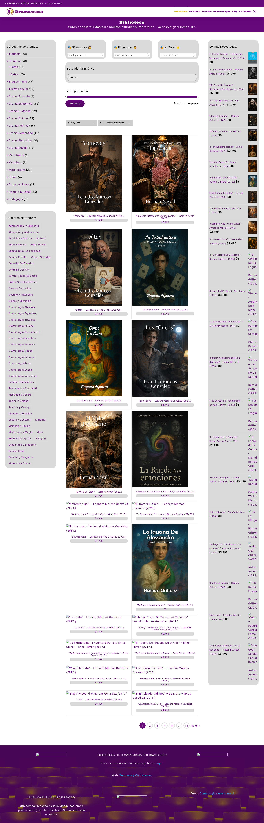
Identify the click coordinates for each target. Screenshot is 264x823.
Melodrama (16, 155)
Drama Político (19, 125)
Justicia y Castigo (20, 407)
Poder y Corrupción (20, 438)
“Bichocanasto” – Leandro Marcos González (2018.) (98, 537)
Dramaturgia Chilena (21, 326)
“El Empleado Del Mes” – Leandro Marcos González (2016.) (165, 705)
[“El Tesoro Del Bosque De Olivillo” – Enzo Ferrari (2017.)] (165, 642)
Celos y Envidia (18, 257)
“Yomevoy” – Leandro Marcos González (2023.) (99, 216)
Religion (41, 438)
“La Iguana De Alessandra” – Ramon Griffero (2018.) (165, 605)
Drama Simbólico (20, 140)
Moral (40, 432)
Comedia (15, 61)
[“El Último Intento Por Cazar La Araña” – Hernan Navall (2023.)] (160, 137)
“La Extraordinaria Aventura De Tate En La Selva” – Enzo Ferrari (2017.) (98, 654)
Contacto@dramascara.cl (217, 793)
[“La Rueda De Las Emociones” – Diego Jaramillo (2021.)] (160, 413)
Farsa (14, 66)
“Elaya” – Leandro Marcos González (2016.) (99, 699)
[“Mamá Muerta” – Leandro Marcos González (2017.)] (99, 668)
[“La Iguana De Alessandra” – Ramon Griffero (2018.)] (160, 526)
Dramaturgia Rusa (20, 363)
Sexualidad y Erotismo (22, 444)
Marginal (40, 419)
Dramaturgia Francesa (22, 344)
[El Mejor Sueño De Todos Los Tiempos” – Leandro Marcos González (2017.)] (165, 617)
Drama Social (18, 147)
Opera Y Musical (20, 191)
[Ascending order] (101, 123)
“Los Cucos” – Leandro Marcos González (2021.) (165, 401)
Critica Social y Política (23, 282)
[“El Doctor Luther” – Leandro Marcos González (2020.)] (165, 504)
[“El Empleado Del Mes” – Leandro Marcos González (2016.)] (165, 693)
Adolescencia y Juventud (24, 226)
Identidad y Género (20, 394)
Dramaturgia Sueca (20, 369)
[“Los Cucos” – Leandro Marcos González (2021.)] (160, 322)
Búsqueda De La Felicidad (24, 250)
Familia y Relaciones (21, 382)
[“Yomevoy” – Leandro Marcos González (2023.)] (94, 137)
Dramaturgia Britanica (22, 319)
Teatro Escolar (18, 89)
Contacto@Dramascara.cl (50, 3)
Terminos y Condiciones (135, 775)
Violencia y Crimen (20, 463)
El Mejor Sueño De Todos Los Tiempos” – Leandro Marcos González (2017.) (165, 628)
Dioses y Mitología (20, 301)
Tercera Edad (16, 451)
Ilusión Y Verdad (19, 401)
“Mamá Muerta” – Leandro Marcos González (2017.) (99, 678)
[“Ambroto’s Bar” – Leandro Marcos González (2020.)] (99, 504)
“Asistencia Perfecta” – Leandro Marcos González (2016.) (165, 679)
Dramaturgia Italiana (21, 357)
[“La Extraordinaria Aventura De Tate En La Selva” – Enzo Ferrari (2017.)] (99, 642)
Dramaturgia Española (22, 338)
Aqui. (159, 763)
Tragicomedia (18, 81)
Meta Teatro (17, 169)
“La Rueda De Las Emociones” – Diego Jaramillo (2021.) (165, 491)
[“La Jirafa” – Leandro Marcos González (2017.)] (99, 617)
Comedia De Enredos (21, 263)
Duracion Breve (19, 184)
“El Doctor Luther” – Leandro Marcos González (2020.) (165, 514)
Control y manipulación (23, 275)
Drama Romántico (21, 133)
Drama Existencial (21, 103)
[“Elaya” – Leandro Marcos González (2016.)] (96, 693)
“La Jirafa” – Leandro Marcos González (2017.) (99, 627)
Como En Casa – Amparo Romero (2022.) (99, 400)
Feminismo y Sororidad (23, 388)
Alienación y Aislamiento (24, 232)
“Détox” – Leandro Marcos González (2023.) (98, 310)
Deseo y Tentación (20, 288)
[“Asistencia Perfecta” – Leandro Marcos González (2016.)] (165, 668)
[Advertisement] (233, 711)
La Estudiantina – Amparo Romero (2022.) (165, 309)
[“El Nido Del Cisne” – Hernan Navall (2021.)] (94, 413)
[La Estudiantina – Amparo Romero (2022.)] (160, 231)
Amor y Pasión (17, 244)
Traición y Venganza (21, 457)
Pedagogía (16, 199)
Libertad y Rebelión (20, 413)
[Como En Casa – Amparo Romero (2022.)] (94, 322)
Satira (15, 74)
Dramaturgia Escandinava (24, 332)
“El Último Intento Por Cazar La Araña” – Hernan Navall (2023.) (165, 217)
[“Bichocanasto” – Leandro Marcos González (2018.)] (99, 526)
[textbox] (86, 55)
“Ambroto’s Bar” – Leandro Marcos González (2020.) (99, 514)
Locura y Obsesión (20, 419)
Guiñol (13, 177)
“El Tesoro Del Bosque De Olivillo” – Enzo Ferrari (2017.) (165, 653)
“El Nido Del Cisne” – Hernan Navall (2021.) (99, 492)
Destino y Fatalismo (21, 294)
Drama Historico (20, 111)
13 (186, 725)
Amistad (41, 238)
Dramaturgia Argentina (22, 313)
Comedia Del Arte (19, 269)
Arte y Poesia (38, 244)
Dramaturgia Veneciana (23, 376)
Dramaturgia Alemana (22, 307)
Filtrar (75, 103)
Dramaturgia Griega (21, 350)
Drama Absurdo (19, 96)
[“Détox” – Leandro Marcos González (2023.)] (94, 231)
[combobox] (86, 55)
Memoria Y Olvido (19, 426)
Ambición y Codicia (20, 238)
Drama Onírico (18, 118)
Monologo (15, 162)
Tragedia (15, 53)
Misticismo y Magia (21, 432)
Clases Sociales (41, 257)
